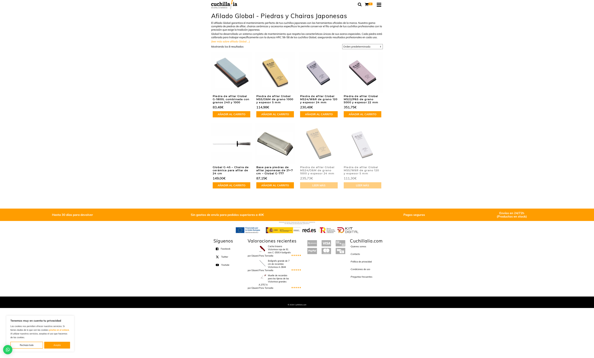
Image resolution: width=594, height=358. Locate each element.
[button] (7, 349)
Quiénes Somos (274, 300)
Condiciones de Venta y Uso (294, 300)
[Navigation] (379, 4)
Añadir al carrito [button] (231, 114)
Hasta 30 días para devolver (72, 215)
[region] (40, 334)
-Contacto (355, 254)
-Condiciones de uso (360, 269)
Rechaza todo (27, 345)
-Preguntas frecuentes (361, 276)
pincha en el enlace (59, 330)
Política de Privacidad (317, 300)
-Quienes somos (358, 246)
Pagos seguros (414, 215)
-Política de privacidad (361, 261)
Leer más (318, 185)
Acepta (57, 345)
